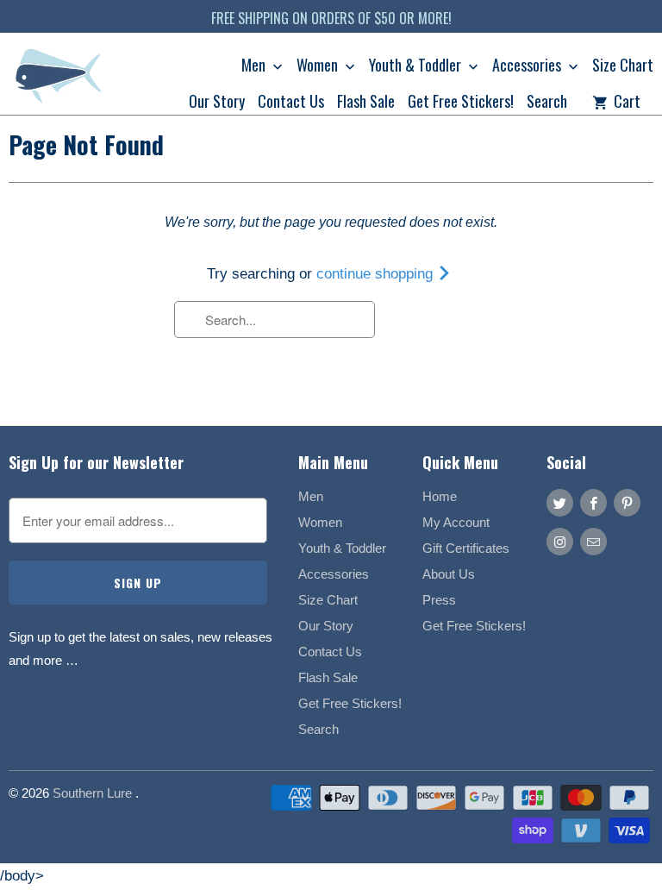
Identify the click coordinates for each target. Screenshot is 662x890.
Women (319, 66)
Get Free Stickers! (461, 102)
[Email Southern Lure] (593, 541)
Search (547, 102)
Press (439, 599)
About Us (448, 574)
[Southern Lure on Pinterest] (627, 503)
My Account (456, 522)
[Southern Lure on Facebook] (593, 503)
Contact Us (291, 102)
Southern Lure (94, 793)
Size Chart (622, 66)
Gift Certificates (465, 548)
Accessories (528, 66)
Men (255, 66)
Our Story (217, 102)
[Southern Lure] (60, 79)
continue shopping (376, 274)
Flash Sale (366, 102)
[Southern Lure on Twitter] (559, 503)
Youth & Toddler (417, 66)
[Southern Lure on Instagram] (559, 541)
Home (439, 496)
